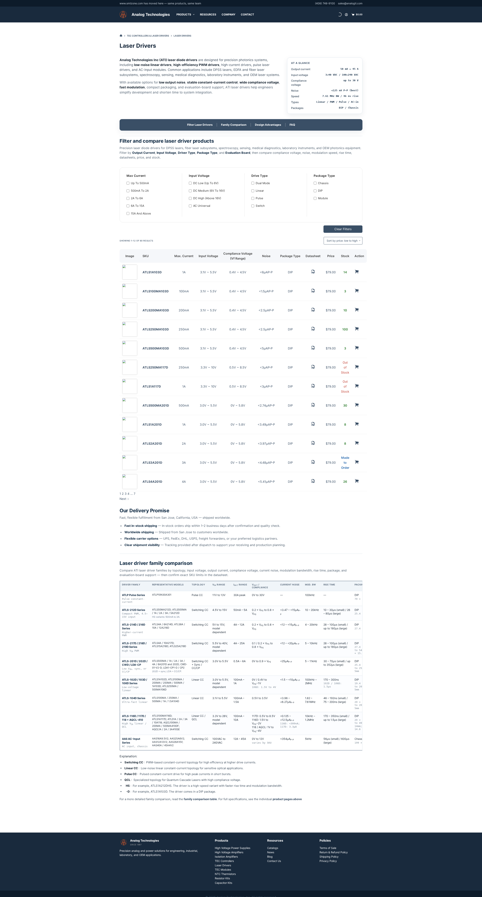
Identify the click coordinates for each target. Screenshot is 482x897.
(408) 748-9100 (325, 3)
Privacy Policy (328, 861)
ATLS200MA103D (156, 310)
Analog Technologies (151, 14)
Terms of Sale (328, 848)
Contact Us (274, 861)
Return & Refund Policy (334, 852)
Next (123, 499)
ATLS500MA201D (156, 405)
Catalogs (272, 848)
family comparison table (200, 799)
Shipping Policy (329, 856)
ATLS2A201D (152, 443)
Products (183, 14)
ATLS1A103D (152, 272)
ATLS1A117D (152, 386)
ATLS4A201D (152, 481)
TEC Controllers (224, 861)
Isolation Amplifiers (226, 856)
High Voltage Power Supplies (232, 848)
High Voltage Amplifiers (229, 852)
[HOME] (121, 35)
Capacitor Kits (223, 882)
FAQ (292, 124)
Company (228, 14)
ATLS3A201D (152, 462)
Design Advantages (268, 124)
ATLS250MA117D (155, 367)
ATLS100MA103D (156, 291)
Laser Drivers (223, 865)
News (270, 852)
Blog (270, 856)
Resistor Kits (222, 878)
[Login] (346, 14)
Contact (247, 14)
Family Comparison (233, 124)
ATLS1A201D (152, 424)
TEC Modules (223, 869)
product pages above (287, 799)
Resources (208, 14)
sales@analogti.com (350, 3)
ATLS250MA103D (156, 329)
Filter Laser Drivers (200, 124)
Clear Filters (343, 229)
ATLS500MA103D (156, 348)
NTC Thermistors (225, 874)
